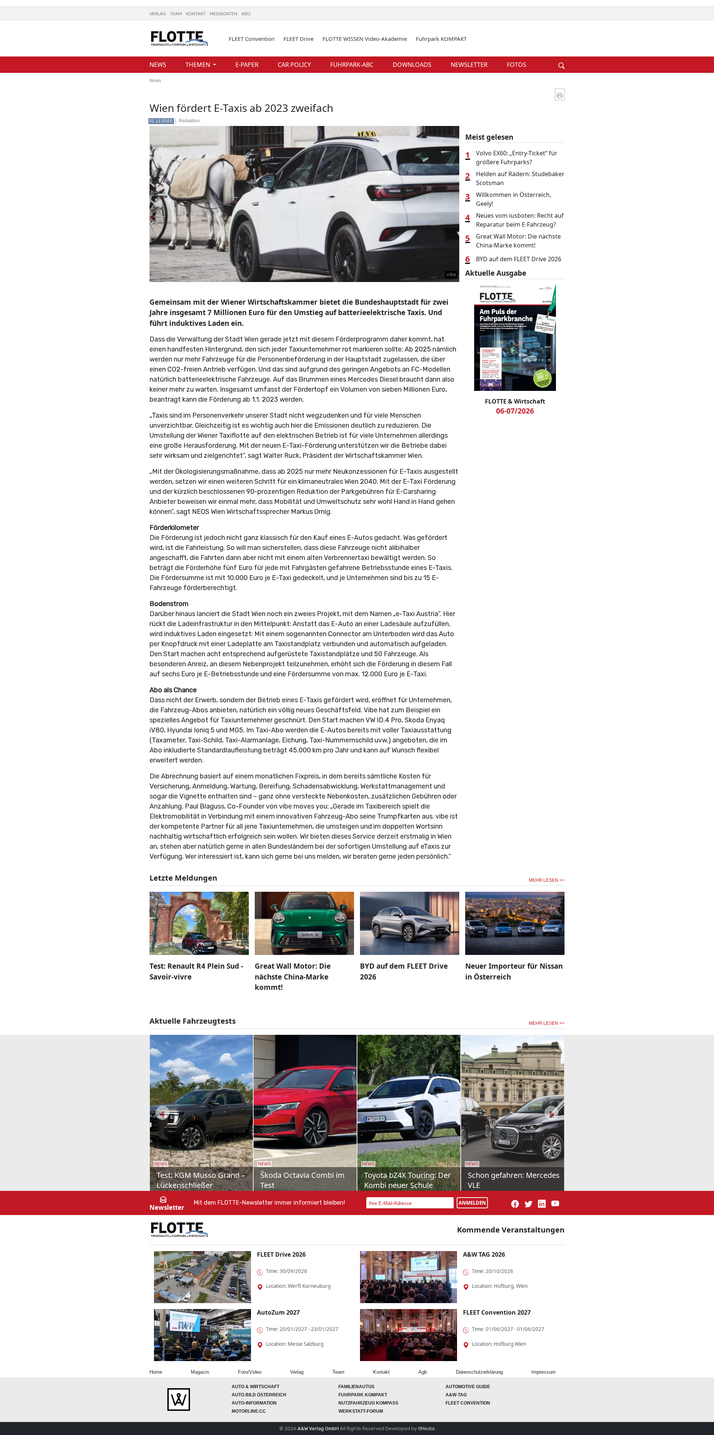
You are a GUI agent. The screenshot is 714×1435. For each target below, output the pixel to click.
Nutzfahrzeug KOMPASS (368, 1403)
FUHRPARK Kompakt (362, 1394)
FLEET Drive (298, 38)
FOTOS (516, 65)
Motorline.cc (249, 1411)
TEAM (176, 14)
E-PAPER (247, 65)
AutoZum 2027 (278, 1312)
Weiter (550, 53)
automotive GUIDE (468, 1386)
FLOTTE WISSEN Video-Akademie (364, 38)
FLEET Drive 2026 (281, 1254)
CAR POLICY (295, 65)
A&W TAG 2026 (484, 1254)
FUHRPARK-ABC (352, 65)
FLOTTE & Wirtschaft (515, 401)
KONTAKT (196, 14)
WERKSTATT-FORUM (360, 1411)
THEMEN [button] (199, 65)
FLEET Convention (251, 38)
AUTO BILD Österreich (259, 1394)
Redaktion (189, 120)
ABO (246, 14)
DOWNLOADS (413, 65)
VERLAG (158, 14)
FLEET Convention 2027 (497, 1312)
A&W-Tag (456, 1394)
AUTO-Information (254, 1403)
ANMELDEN (472, 1202)
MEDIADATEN (224, 14)
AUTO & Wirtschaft (255, 1386)
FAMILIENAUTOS (356, 1386)
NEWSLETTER (470, 65)
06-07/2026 (515, 411)
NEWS (158, 65)
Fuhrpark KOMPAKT (441, 38)
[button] (162, 1113)
